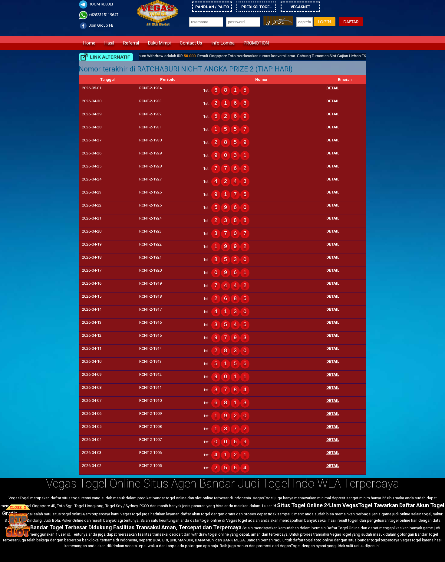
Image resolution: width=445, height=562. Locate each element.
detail (332, 88)
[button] (324, 22)
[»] (106, 57)
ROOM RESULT (101, 4)
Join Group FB (101, 25)
